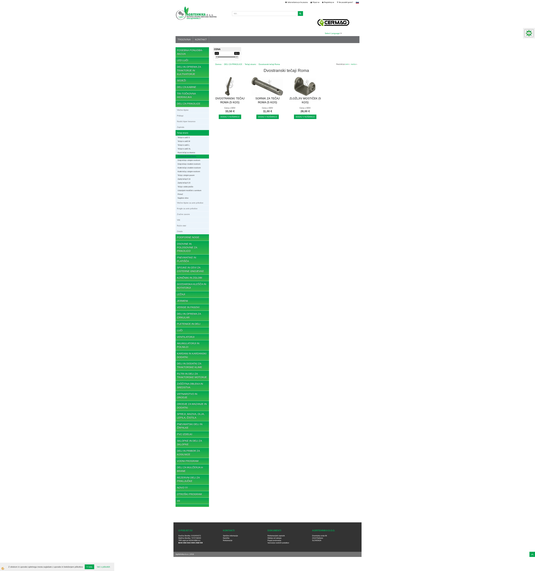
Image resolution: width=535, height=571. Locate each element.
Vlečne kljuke (183, 110)
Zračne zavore (183, 214)
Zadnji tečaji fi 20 (184, 183)
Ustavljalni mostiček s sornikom (189, 190)
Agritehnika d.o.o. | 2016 (185, 554)
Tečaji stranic (182, 133)
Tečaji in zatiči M (184, 141)
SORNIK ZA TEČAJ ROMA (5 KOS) (267, 100)
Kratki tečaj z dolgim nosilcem (189, 172)
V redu (89, 567)
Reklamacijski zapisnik (276, 536)
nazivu (353, 64)
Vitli (178, 220)
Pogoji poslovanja (274, 540)
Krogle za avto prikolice (187, 208)
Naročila (226, 538)
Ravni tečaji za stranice (186, 153)
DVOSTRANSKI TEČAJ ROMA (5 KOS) (230, 100)
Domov (218, 64)
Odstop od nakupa (274, 538)
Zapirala (180, 127)
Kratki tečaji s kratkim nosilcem (189, 168)
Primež (180, 194)
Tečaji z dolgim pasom (186, 175)
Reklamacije (227, 540)
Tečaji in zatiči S (184, 138)
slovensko (357, 2)
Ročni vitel (181, 226)
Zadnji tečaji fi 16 (184, 179)
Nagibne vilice (183, 198)
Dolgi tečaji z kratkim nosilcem (189, 164)
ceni (346, 64)
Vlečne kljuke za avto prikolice (190, 203)
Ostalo (180, 231)
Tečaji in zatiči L (184, 145)
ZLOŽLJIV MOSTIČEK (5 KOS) (305, 100)
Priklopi (180, 116)
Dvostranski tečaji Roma (187, 156)
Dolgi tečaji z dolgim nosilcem (189, 160)
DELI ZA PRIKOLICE (233, 64)
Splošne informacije (230, 536)
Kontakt (201, 39)
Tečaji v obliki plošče (185, 187)
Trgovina (184, 39)
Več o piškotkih (103, 567)
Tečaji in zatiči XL (184, 149)
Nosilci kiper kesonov (186, 121)
